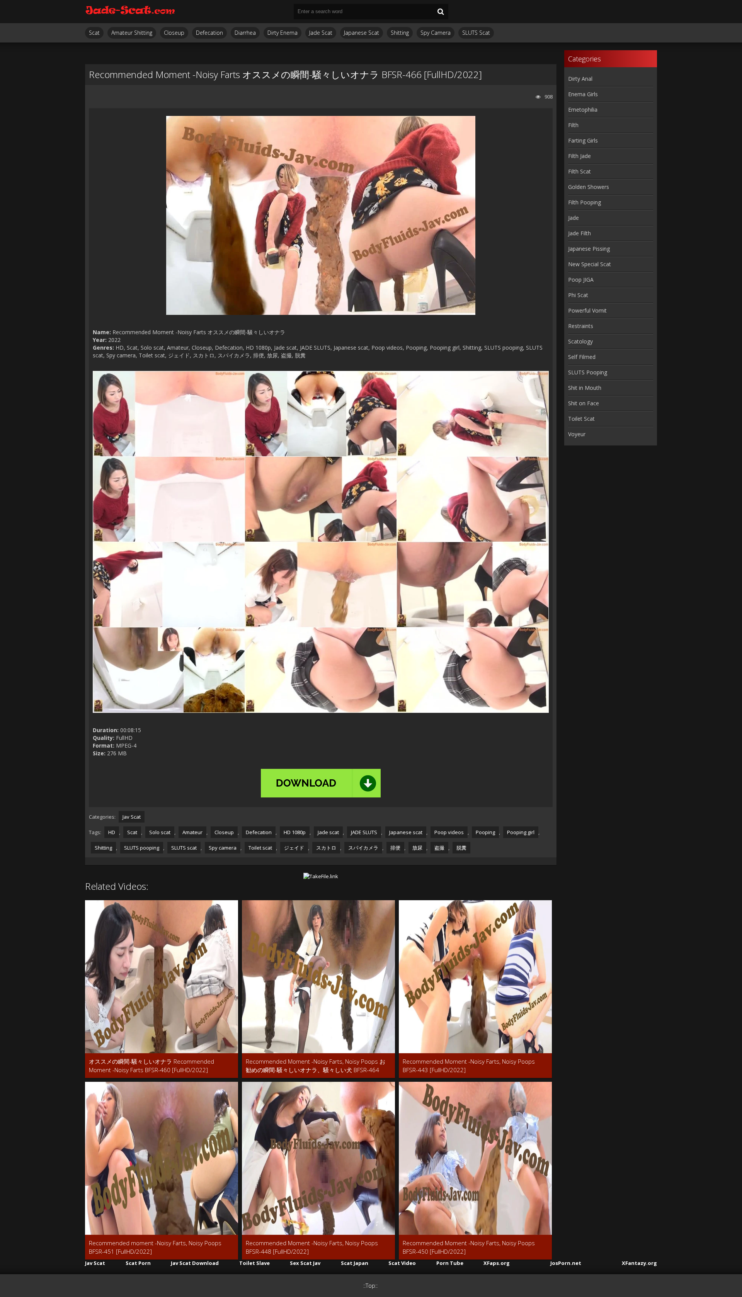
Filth (573, 125)
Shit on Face (583, 403)
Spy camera (223, 847)
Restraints (580, 326)
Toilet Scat (581, 418)
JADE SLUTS (364, 832)
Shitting (400, 32)
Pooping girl (520, 832)
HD (111, 832)
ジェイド (294, 847)
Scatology (580, 341)
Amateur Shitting (131, 32)
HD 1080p (295, 832)
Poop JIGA (581, 279)
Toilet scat (260, 847)
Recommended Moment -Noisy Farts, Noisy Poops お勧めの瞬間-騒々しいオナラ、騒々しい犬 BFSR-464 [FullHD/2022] (315, 1065)
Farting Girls (583, 140)
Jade (573, 217)
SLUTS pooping (141, 847)
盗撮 (439, 847)
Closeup (174, 32)
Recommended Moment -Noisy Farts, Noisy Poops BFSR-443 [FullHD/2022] (469, 1065)
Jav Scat (132, 816)
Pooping (485, 832)
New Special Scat (589, 264)
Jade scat (328, 832)
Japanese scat (405, 832)
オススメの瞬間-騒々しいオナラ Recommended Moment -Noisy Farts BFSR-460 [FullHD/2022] (151, 1065)
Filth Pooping (584, 202)
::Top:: (370, 1285)
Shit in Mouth (584, 387)
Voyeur (576, 434)
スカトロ (326, 847)
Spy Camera (435, 32)
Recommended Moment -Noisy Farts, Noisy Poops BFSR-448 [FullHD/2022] (312, 1247)
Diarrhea (245, 32)
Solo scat (159, 832)
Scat (94, 32)
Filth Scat (579, 171)
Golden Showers (588, 186)
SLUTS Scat (476, 32)
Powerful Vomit (587, 310)
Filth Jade (579, 156)
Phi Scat (578, 295)
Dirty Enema (282, 32)
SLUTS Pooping (587, 372)
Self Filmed (582, 356)
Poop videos (449, 832)
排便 (395, 847)
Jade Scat (320, 32)
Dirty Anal (580, 78)
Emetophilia (582, 109)
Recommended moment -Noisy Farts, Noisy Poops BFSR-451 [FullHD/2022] (155, 1247)
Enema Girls (583, 94)
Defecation (209, 32)
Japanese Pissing (589, 248)
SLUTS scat (184, 847)
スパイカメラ (363, 847)
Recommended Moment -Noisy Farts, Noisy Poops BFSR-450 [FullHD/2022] (469, 1247)
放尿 (417, 847)
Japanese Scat (361, 32)
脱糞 (461, 847)
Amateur (192, 832)
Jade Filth (579, 233)
